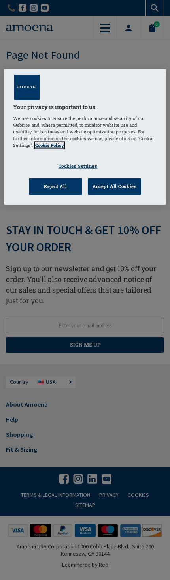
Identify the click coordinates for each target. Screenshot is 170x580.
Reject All (55, 187)
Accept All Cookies (114, 187)
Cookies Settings (78, 166)
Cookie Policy (49, 145)
